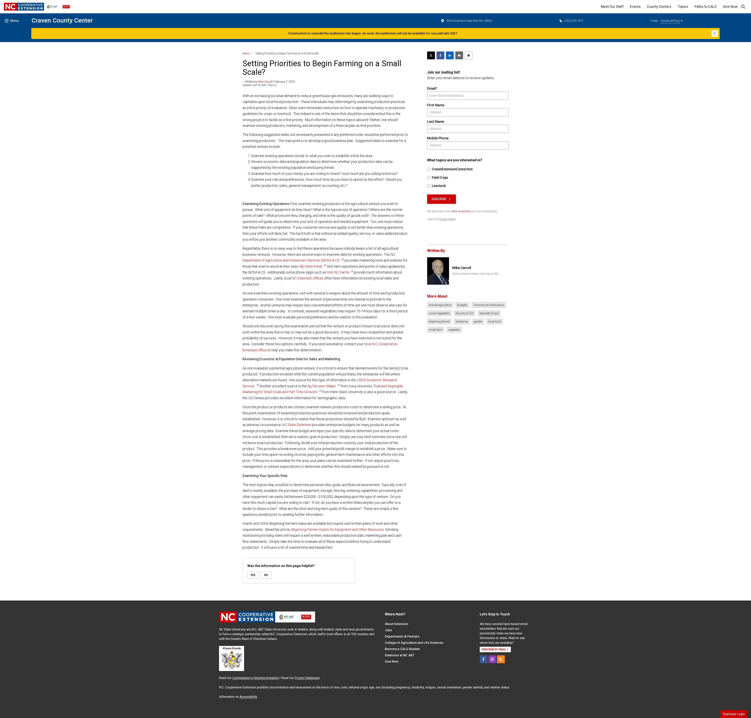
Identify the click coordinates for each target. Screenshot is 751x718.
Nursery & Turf (464, 313)
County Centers (659, 7)
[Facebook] (484, 659)
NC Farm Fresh (311, 266)
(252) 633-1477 (573, 20)
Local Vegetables (439, 313)
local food (494, 321)
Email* (432, 88)
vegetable (454, 329)
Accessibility (248, 697)
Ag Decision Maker (321, 386)
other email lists (461, 211)
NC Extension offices (307, 278)
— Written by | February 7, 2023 (269, 81)
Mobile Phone (438, 138)
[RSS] (501, 659)
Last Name (435, 121)
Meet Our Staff (612, 7)
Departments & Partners (402, 636)
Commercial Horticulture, (488, 305)
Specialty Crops (489, 313)
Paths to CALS (705, 7)
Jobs (388, 630)
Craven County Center (62, 20)
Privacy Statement (307, 678)
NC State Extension (297, 425)
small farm (435, 329)
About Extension (396, 624)
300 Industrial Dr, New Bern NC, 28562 (469, 20)
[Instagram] (492, 659)
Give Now (730, 7)
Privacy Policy (447, 219)
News (246, 53)
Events (635, 7)
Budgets (462, 305)
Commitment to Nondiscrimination (255, 678)
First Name (435, 105)
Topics (683, 7)
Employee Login (734, 714)
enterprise (462, 321)
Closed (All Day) (670, 20)
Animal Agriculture (440, 305)
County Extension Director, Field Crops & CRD (475, 273)
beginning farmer (439, 321)
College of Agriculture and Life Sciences (414, 643)
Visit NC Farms (338, 272)
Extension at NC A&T (399, 655)
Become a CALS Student (402, 649)
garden (478, 321)
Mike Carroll (265, 81)
